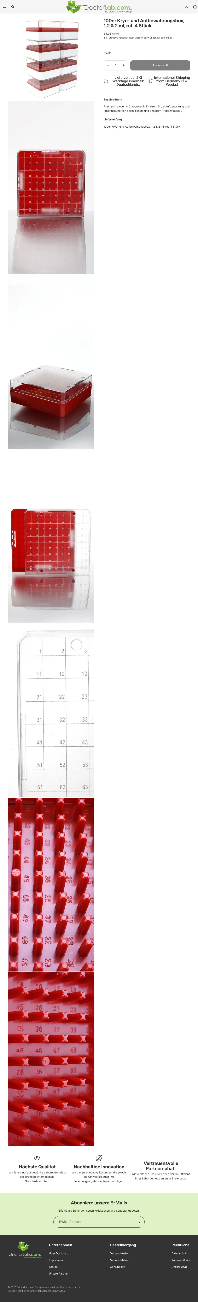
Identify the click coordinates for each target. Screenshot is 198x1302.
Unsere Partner (58, 1273)
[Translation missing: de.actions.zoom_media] (51, 57)
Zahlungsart (117, 1266)
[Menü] (4, 6)
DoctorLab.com (25, 1287)
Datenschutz (180, 1253)
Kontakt (54, 1266)
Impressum (56, 1260)
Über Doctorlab (58, 1253)
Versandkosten (119, 1253)
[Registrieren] (139, 1222)
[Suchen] (13, 7)
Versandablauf (119, 1260)
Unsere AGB (179, 1266)
